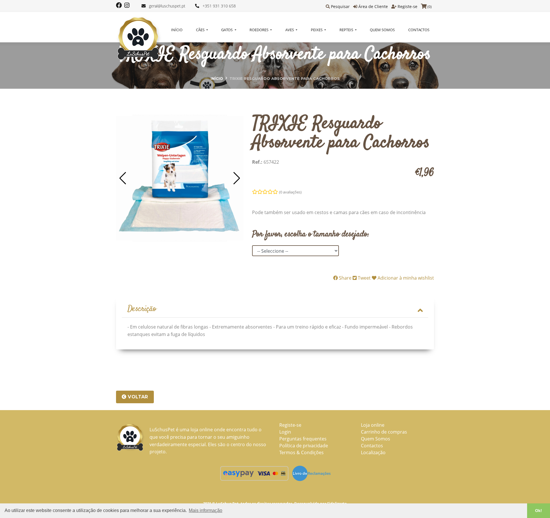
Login (285, 432)
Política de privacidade (303, 445)
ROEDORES (259, 29)
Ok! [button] (538, 510)
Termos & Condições (301, 452)
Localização (373, 452)
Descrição (141, 309)
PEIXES (317, 29)
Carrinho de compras (384, 432)
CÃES (200, 29)
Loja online (372, 425)
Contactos (418, 29)
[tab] (275, 309)
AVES (290, 29)
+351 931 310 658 (219, 6)
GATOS (227, 29)
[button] (123, 178)
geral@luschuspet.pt (167, 6)
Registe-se (407, 6)
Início (176, 29)
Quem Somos (382, 29)
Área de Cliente (373, 6)
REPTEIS (346, 29)
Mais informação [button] (205, 510)
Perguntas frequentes (303, 439)
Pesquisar (340, 6)
